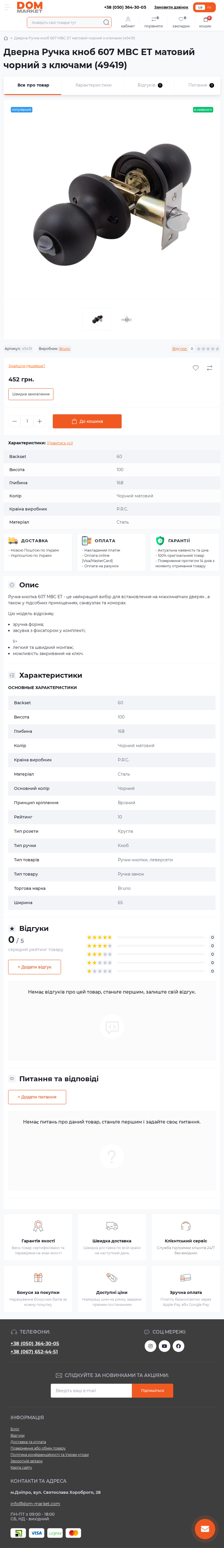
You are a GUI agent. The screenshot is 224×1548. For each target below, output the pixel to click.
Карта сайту (21, 1467)
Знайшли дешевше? (26, 366)
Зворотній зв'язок (26, 1461)
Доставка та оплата (28, 1442)
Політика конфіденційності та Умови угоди (49, 1454)
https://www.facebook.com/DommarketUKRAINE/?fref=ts (178, 1346)
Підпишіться (152, 1390)
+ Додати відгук (34, 967)
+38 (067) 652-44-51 (34, 1352)
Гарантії (179, 540)
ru (209, 7)
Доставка (34, 540)
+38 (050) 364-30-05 (34, 1343)
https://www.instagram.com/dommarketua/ (150, 1346)
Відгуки (17, 1435)
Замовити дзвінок (171, 7)
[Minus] (14, 421)
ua (200, 7)
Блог (15, 1429)
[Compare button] (210, 368)
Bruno (64, 348)
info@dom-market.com (35, 1503)
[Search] (106, 22)
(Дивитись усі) (60, 443)
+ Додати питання (37, 1097)
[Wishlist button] (196, 368)
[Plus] (40, 421)
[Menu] (7, 7)
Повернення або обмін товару (38, 1448)
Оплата (105, 540)
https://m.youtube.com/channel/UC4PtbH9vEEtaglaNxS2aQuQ (164, 1346)
